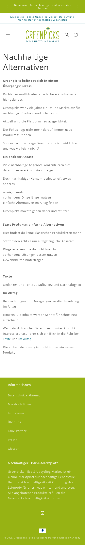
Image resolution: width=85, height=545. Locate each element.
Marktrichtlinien (19, 404)
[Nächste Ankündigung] (77, 6)
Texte (7, 339)
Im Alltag (24, 339)
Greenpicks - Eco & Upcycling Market (35, 537)
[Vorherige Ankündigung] (7, 6)
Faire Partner (17, 431)
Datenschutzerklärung (24, 395)
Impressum (16, 413)
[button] (8, 34)
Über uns (14, 422)
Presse (12, 440)
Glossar (13, 448)
